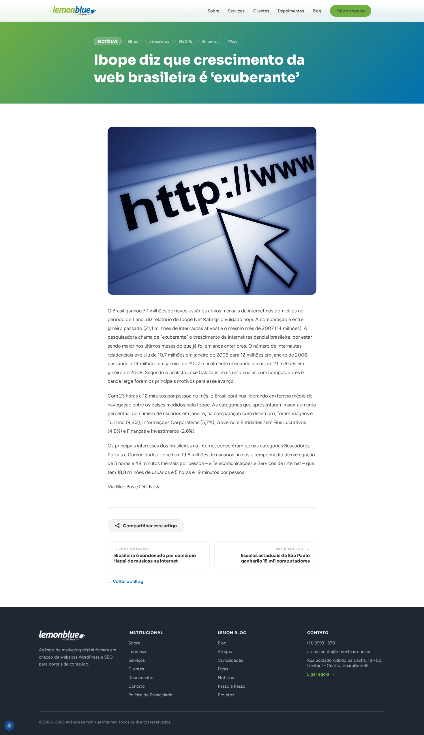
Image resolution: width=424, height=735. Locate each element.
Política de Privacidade (150, 694)
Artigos (225, 651)
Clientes (261, 11)
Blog (317, 11)
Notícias (107, 41)
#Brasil (133, 41)
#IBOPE (185, 41)
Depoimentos (291, 11)
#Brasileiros (159, 41)
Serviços (236, 11)
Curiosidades (230, 660)
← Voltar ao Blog (125, 581)
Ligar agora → (321, 674)
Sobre (213, 11)
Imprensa (137, 651)
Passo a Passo (231, 686)
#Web (233, 41)
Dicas (223, 669)
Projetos (226, 694)
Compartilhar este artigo (150, 525)
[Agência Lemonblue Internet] (74, 11)
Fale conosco (350, 11)
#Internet (210, 41)
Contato (136, 686)
